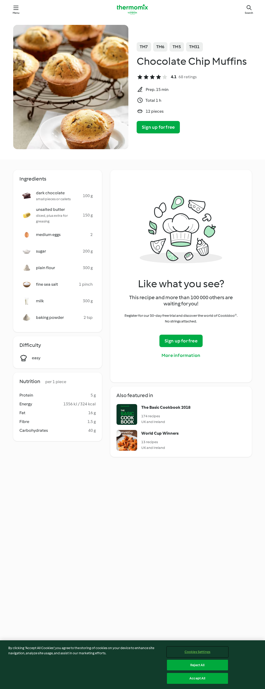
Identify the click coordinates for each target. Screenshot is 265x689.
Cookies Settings (197, 652)
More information (180, 355)
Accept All (197, 678)
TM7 (144, 46)
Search (249, 13)
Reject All (197, 665)
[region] (132, 664)
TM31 (194, 46)
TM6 (160, 46)
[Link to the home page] (132, 9)
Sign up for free (158, 127)
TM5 (177, 46)
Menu (16, 13)
